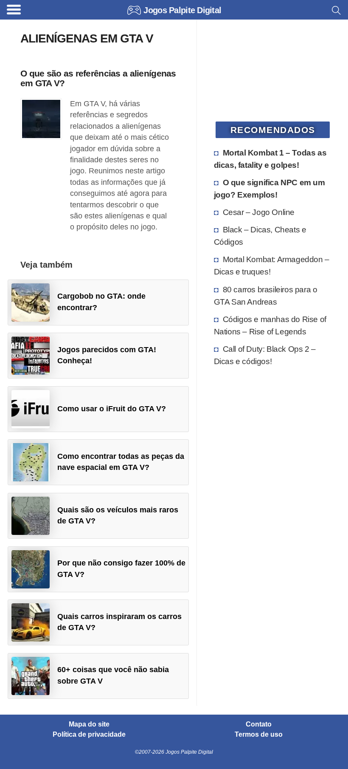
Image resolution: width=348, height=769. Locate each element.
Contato (259, 724)
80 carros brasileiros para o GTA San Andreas (265, 295)
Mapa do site (89, 724)
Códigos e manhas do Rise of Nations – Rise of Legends (270, 325)
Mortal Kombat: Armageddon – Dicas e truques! (271, 265)
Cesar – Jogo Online (259, 212)
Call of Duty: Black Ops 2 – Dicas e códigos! (265, 355)
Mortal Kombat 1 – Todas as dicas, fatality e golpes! (270, 159)
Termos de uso (259, 734)
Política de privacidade (89, 734)
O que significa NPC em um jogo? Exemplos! (269, 188)
